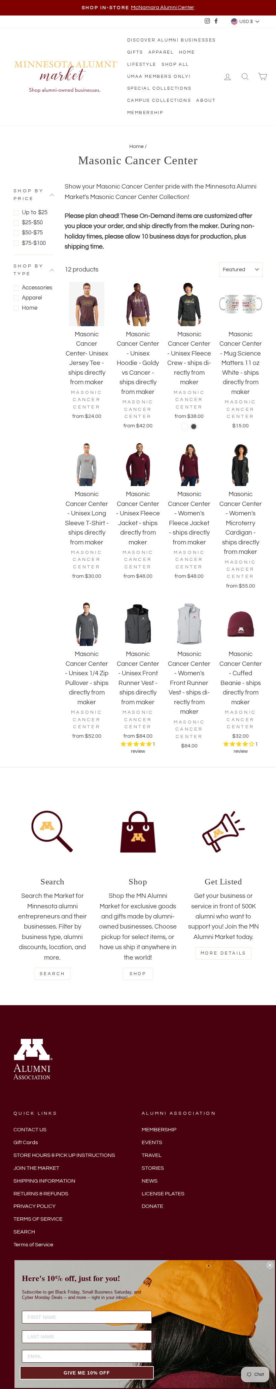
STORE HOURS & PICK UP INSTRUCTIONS (64, 1155)
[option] (138, 7)
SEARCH (24, 1232)
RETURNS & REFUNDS (40, 1193)
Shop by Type (28, 269)
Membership (145, 112)
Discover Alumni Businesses (171, 40)
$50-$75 (32, 233)
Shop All (175, 64)
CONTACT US (29, 1129)
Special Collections (159, 88)
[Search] (52, 832)
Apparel (161, 52)
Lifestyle (142, 64)
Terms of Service (33, 1244)
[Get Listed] (223, 832)
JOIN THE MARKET (36, 1168)
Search (52, 973)
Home (187, 52)
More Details (224, 953)
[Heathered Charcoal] (194, 426)
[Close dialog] (270, 1265)
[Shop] (138, 832)
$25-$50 (32, 223)
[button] (136, 744)
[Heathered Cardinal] (184, 426)
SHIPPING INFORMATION (44, 1181)
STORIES (153, 1168)
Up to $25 (34, 212)
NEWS (150, 1181)
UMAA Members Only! (159, 76)
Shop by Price (28, 194)
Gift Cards (25, 1142)
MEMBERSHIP (159, 1129)
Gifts (135, 52)
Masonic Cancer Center (130, 186)
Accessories (37, 288)
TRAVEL (152, 1155)
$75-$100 (34, 243)
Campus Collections (159, 100)
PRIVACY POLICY (34, 1206)
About (205, 100)
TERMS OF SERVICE (38, 1219)
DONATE (152, 1206)
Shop (138, 973)
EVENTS (152, 1142)
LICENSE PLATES (163, 1193)
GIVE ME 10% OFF (87, 1373)
